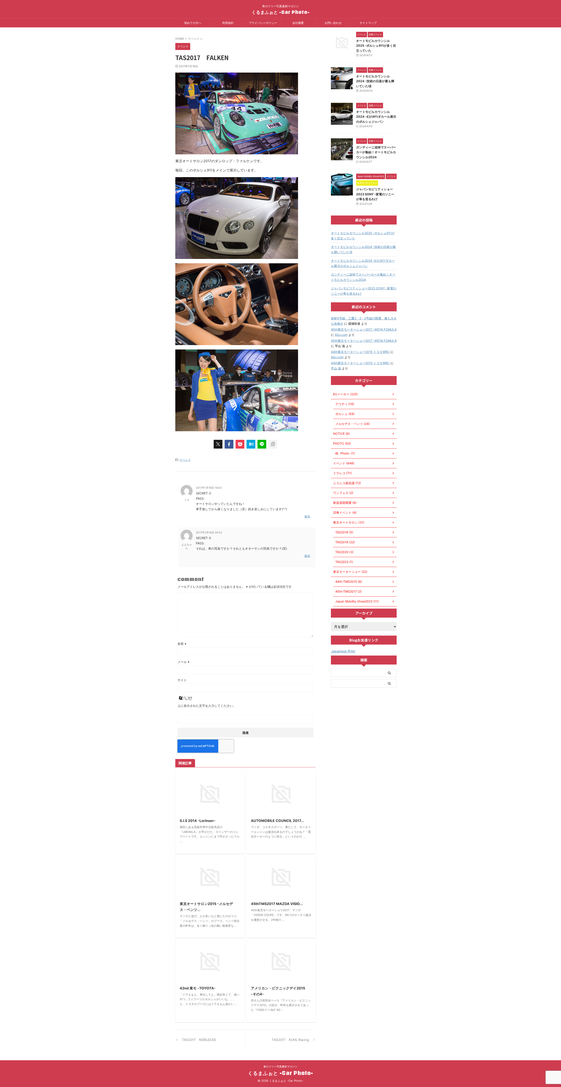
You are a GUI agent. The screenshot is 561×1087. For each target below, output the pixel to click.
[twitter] (218, 444)
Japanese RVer (343, 651)
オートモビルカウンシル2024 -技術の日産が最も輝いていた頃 (375, 81)
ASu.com (341, 335)
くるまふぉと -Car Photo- (281, 12)
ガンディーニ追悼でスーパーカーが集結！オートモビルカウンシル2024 (376, 152)
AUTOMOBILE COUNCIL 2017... (277, 820)
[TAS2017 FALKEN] (251, 444)
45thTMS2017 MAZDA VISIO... (277, 904)
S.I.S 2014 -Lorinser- (198, 820)
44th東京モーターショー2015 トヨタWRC (360, 352)
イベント (185, 460)
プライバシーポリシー (263, 23)
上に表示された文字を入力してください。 (207, 705)
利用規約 (228, 23)
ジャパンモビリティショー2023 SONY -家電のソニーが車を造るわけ (375, 194)
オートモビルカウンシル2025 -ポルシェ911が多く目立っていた (376, 45)
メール (184, 662)
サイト (182, 680)
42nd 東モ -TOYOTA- (198, 988)
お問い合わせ (333, 23)
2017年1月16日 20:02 (209, 532)
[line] (261, 444)
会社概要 (298, 23)
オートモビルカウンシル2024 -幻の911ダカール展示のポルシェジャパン (376, 116)
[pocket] (240, 444)
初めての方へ (192, 23)
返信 (307, 516)
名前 (182, 643)
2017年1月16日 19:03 (209, 487)
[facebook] (229, 444)
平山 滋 (336, 368)
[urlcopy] (272, 444)
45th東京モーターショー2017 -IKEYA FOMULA (364, 329)
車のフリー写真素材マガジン (280, 1066)
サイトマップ (368, 23)
